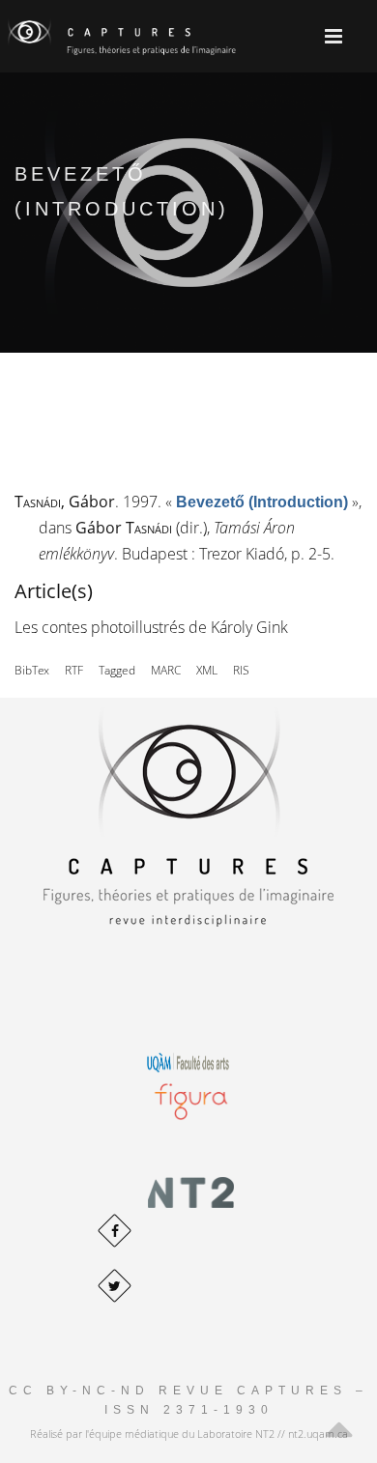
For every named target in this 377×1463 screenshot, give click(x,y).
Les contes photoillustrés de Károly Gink (151, 627)
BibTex (31, 670)
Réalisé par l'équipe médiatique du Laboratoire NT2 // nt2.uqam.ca (189, 1433)
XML (207, 670)
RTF (74, 670)
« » (262, 501)
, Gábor (64, 501)
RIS (241, 670)
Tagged (117, 670)
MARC (166, 670)
